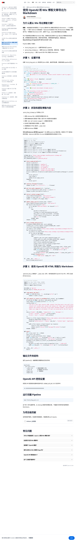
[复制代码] (71, 67)
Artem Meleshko (31, 16)
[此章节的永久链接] (56, 23)
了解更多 (30, 538)
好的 (71, 538)
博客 (24, 7)
